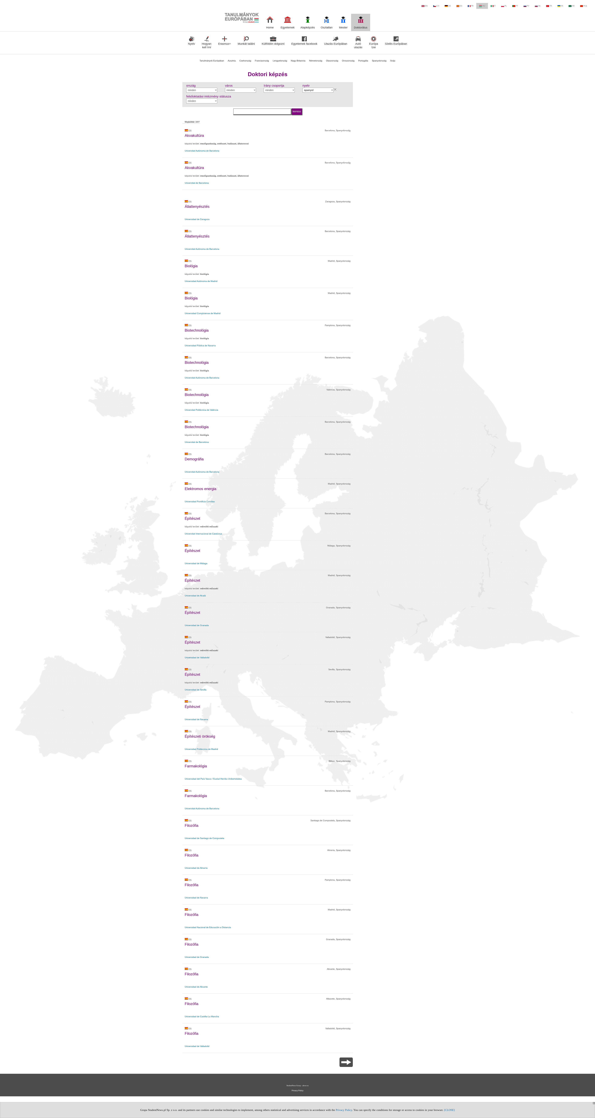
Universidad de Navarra (196, 719)
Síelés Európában (396, 43)
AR (573, 6)
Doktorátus (360, 27)
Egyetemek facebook (304, 43)
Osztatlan (327, 27)
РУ (528, 6)
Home (270, 27)
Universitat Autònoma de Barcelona (202, 150)
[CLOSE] (449, 1110)
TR (550, 6)
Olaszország (332, 60)
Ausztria (232, 60)
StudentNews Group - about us (297, 1085)
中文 (585, 6)
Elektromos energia (200, 489)
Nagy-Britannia (298, 60)
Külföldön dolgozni (273, 43)
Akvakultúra (194, 135)
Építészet (192, 518)
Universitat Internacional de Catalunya (203, 533)
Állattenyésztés (197, 206)
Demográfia (194, 459)
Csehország (245, 60)
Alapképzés (307, 27)
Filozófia (191, 825)
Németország (315, 60)
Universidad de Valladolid (197, 657)
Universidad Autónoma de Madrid (201, 281)
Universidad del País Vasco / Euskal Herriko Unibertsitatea (213, 779)
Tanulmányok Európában (212, 60)
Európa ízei (373, 45)
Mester (343, 27)
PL (506, 6)
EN (426, 6)
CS (437, 6)
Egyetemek (288, 27)
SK (539, 6)
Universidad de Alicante (196, 987)
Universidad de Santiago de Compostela (204, 838)
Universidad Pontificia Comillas (200, 501)
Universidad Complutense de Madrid (202, 313)
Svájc (392, 60)
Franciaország (262, 60)
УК (562, 6)
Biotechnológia (197, 330)
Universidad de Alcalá (195, 595)
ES (461, 6)
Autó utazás (358, 45)
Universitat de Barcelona (197, 183)
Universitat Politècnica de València (201, 410)
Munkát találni (246, 43)
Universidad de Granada (197, 625)
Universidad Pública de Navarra (200, 345)
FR (472, 6)
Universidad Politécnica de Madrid (201, 749)
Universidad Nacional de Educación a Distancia (208, 927)
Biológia (191, 266)
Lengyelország (280, 60)
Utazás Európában (335, 43)
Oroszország (348, 60)
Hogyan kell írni (206, 45)
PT (517, 6)
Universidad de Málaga (196, 563)
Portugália (363, 60)
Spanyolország (379, 60)
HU (483, 6)
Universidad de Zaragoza (197, 219)
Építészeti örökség (200, 736)
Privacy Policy (344, 1110)
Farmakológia (196, 766)
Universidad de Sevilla (195, 689)
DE (449, 6)
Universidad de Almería (196, 868)
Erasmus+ (224, 43)
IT (495, 6)
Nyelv (191, 43)
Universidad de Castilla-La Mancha (202, 1016)
